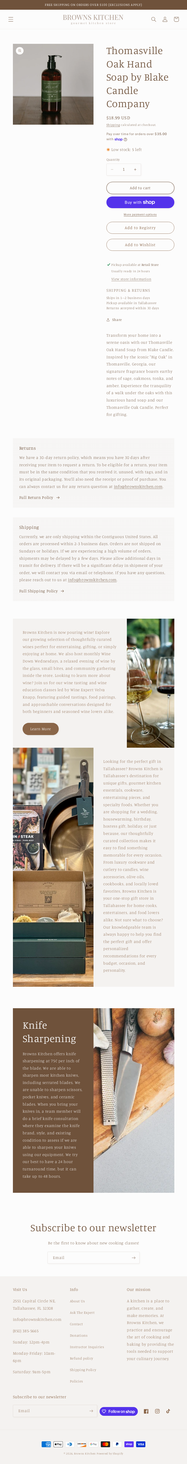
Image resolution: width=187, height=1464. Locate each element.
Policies (76, 1381)
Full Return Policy (36, 497)
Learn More (40, 729)
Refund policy (81, 1358)
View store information (131, 279)
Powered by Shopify (110, 1453)
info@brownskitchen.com (138, 486)
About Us (77, 1301)
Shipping (113, 125)
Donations (79, 1335)
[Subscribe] (133, 1258)
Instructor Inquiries (87, 1347)
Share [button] (117, 319)
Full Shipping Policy (38, 590)
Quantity (113, 159)
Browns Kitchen (85, 1453)
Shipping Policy (83, 1370)
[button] (10, 19)
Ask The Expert (82, 1312)
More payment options (140, 214)
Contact (76, 1324)
